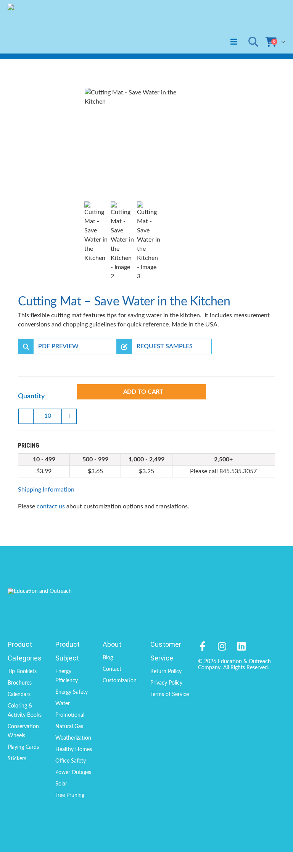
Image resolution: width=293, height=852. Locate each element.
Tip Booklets (22, 671)
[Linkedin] (241, 646)
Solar (61, 784)
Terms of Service (169, 694)
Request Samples (165, 346)
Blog (108, 658)
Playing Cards (23, 747)
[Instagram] (222, 646)
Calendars (19, 694)
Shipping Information (46, 490)
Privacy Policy (166, 683)
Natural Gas (69, 726)
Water (62, 703)
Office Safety (70, 761)
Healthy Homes (73, 749)
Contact (112, 669)
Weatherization (73, 738)
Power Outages (73, 772)
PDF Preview (58, 346)
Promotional (69, 715)
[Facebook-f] (203, 646)
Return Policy (166, 671)
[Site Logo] (41, 27)
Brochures (20, 683)
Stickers (17, 758)
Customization (120, 680)
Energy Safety (71, 692)
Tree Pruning (69, 795)
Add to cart (143, 392)
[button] (233, 42)
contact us (51, 506)
